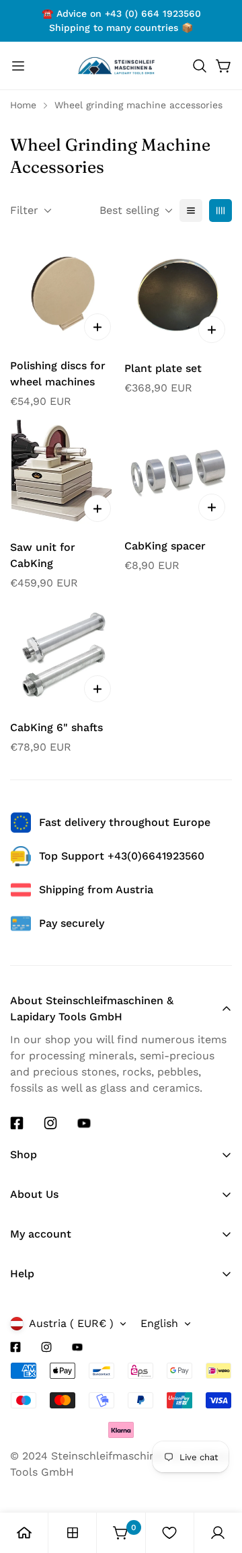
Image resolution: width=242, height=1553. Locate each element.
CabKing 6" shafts (56, 727)
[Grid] (220, 210)
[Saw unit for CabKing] (64, 474)
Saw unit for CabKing (42, 555)
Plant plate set (163, 368)
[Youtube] (84, 1123)
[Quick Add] (97, 326)
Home (23, 105)
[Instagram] (50, 1123)
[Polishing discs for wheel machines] (64, 294)
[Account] (218, 1533)
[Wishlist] (169, 1533)
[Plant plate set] (178, 296)
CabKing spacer (165, 545)
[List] (190, 210)
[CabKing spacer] (178, 473)
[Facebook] (17, 1123)
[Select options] (97, 508)
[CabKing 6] (64, 655)
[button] (200, 66)
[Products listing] (73, 1533)
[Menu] (18, 66)
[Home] (24, 1533)
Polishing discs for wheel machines (58, 373)
